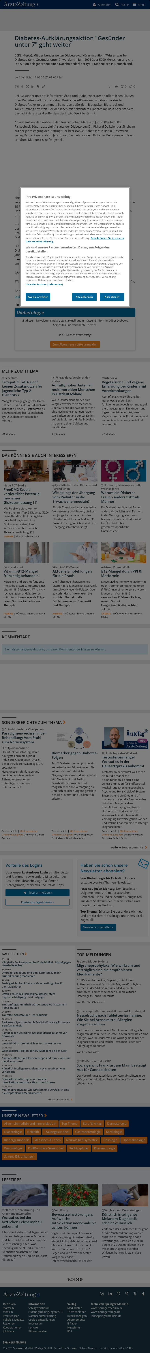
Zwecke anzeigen (38, 297)
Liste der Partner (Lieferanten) (44, 284)
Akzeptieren (112, 297)
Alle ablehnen (84, 297)
